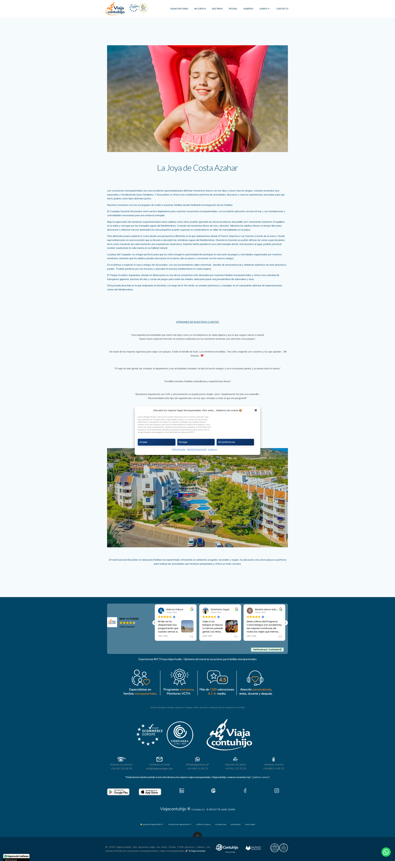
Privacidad (235, 824)
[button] (255, 410)
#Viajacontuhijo (197, 850)
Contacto (282, 8)
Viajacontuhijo (179, 8)
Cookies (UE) (220, 824)
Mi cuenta (200, 8)
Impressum (212, 449)
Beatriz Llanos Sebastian (225, 609)
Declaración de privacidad (196, 449)
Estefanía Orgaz (175, 609)
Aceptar (143, 442)
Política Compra (203, 824)
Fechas (233, 8)
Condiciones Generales (178, 824)
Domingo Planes (264, 609)
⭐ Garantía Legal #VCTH (150, 824)
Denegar (183, 442)
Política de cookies (178, 449)
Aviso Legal (250, 824)
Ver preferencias (226, 442)
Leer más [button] (163, 636)
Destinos (217, 8)
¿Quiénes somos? (261, 777)
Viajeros (248, 8)
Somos (263, 8)
